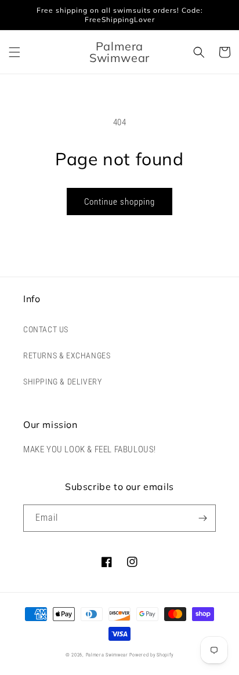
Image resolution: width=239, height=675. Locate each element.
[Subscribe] (202, 518)
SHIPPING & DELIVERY (62, 381)
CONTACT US (45, 329)
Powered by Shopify (151, 655)
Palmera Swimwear (107, 655)
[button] (14, 52)
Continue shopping (119, 202)
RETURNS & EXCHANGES (66, 355)
